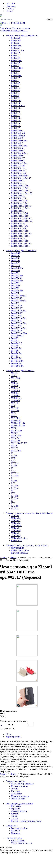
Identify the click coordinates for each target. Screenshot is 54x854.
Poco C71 (15, 263)
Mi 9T (14, 415)
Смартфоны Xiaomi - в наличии (15, 28)
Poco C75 (15, 265)
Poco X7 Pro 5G (18, 328)
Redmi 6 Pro (16, 75)
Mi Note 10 (16, 420)
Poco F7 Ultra (17, 361)
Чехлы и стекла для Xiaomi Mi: (20, 370)
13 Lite (14, 466)
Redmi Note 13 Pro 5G (21, 218)
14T (13, 483)
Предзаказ (16, 806)
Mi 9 (13, 413)
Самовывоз (16, 793)
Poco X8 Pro (16, 331)
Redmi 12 (15, 110)
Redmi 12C (16, 113)
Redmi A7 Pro (17, 50)
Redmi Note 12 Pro (19, 203)
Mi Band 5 (15, 528)
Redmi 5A (15, 63)
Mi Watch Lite (17, 548)
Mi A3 (14, 380)
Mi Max (14, 385)
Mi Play (14, 383)
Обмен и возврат (19, 811)
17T (13, 503)
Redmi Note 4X (18, 133)
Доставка (10, 6)
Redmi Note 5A (18, 135)
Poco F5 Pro (16, 348)
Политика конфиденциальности (26, 821)
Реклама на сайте (19, 828)
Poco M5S (15, 285)
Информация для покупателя (19, 803)
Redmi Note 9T (18, 158)
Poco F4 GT (16, 343)
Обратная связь (18, 799)
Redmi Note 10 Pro (19, 176)
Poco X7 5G (16, 326)
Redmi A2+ (16, 40)
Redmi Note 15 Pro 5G (21, 243)
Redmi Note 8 (17, 148)
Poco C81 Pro (17, 268)
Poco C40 (15, 253)
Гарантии (15, 808)
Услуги (9, 11)
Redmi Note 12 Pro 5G (21, 206)
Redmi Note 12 (18, 196)
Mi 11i (14, 445)
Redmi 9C (15, 93)
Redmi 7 (15, 80)
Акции (14, 816)
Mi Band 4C (16, 525)
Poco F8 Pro (16, 363)
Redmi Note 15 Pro (19, 241)
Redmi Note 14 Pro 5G (21, 233)
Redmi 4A (15, 53)
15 (12, 491)
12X (13, 458)
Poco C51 (15, 255)
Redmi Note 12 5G (19, 201)
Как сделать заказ (19, 786)
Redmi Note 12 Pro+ (20, 208)
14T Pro (14, 486)
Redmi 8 (15, 85)
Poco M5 (15, 283)
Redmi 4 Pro (16, 60)
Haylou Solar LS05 (19, 553)
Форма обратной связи (22, 843)
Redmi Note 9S (18, 160)
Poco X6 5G (16, 321)
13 (12, 468)
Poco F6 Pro (16, 353)
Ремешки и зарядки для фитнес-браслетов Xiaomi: (29, 513)
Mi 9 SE (14, 408)
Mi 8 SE (14, 403)
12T (13, 460)
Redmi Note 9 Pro (19, 163)
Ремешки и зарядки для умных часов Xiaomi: (27, 545)
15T (13, 493)
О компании (11, 825)
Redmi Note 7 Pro (19, 145)
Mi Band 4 (15, 523)
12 (12, 453)
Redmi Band (16, 540)
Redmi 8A (15, 83)
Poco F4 (14, 341)
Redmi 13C (16, 118)
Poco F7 (14, 356)
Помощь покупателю (15, 781)
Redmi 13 (15, 115)
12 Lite (14, 455)
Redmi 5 (15, 65)
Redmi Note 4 (17, 130)
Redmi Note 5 (17, 138)
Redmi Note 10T (18, 170)
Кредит (14, 813)
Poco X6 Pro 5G (18, 323)
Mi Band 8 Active (19, 538)
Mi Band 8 (15, 535)
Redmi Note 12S (18, 198)
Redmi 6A (15, 70)
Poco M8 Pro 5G (18, 300)
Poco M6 (15, 288)
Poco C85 (15, 270)
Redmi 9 (15, 95)
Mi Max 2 (15, 388)
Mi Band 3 (15, 520)
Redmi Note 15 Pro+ (20, 246)
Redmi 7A (15, 78)
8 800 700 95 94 (18, 840)
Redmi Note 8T (18, 150)
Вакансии (15, 831)
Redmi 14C (16, 120)
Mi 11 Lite (15, 440)
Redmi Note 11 (17, 181)
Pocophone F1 (17, 336)
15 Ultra (14, 498)
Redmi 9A (15, 90)
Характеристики (13, 736)
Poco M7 (15, 293)
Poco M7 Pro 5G (18, 295)
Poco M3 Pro (17, 275)
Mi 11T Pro (16, 450)
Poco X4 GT (16, 313)
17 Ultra (14, 506)
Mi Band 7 (15, 533)
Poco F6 (14, 351)
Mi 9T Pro (15, 418)
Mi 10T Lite (16, 430)
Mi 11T (14, 448)
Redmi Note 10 (18, 168)
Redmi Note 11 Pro (19, 188)
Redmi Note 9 (17, 155)
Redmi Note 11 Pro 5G (21, 191)
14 (12, 478)
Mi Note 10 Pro (18, 425)
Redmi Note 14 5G (19, 226)
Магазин (10, 3)
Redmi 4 (15, 55)
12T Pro (14, 463)
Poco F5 (14, 346)
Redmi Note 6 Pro (19, 140)
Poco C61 (15, 258)
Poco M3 (15, 273)
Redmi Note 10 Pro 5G (21, 178)
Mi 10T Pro (16, 435)
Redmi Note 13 (18, 211)
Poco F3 (14, 338)
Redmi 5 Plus (17, 68)
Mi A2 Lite (16, 378)
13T (13, 471)
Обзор (8, 734)
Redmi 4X (15, 58)
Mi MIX (14, 393)
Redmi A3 (15, 43)
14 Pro (14, 481)
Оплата (10, 8)
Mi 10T (14, 433)
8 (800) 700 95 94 (17, 23)
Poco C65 (15, 260)
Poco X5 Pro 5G (18, 318)
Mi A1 (14, 373)
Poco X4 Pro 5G (18, 310)
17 (12, 501)
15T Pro (14, 496)
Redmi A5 (15, 48)
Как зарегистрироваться (22, 783)
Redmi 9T (15, 98)
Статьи (14, 818)
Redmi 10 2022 (18, 105)
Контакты (15, 833)
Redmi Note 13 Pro (19, 216)
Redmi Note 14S (18, 228)
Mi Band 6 (15, 530)
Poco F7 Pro (16, 358)
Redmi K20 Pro (18, 165)
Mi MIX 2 (15, 395)
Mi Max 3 (15, 390)
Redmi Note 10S (18, 173)
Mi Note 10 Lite (18, 423)
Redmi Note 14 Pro (19, 231)
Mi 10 (13, 428)
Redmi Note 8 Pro (19, 153)
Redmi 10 (15, 103)
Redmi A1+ (16, 38)
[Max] (3, 23)
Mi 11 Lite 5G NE (19, 443)
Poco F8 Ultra (17, 366)
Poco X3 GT (16, 308)
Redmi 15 (15, 123)
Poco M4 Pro (17, 280)
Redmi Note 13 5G (19, 213)
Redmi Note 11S (18, 183)
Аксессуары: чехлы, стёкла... (13, 31)
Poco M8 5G (16, 298)
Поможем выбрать (20, 796)
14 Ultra (14, 488)
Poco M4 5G (16, 278)
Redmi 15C (16, 125)
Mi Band (15, 515)
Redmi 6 (15, 73)
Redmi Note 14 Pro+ (20, 236)
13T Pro (14, 473)
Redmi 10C (16, 108)
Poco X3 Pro (16, 305)
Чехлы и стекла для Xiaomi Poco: (21, 250)
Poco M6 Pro (17, 290)
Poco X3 (15, 303)
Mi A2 (14, 375)
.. (1, 724)
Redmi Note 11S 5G (20, 186)
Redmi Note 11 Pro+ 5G (22, 193)
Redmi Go (15, 88)
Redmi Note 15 (18, 238)
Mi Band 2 (15, 518)
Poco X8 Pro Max (19, 333)
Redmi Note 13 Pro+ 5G (22, 221)
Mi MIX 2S (16, 398)
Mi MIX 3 (15, 400)
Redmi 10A (16, 100)
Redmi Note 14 (18, 223)
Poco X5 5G (16, 315)
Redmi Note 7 (17, 143)
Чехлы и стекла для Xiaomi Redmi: (22, 35)
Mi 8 (13, 405)
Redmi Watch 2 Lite (20, 550)
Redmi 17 (15, 128)
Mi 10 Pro (15, 438)
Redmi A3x (16, 45)
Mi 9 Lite (15, 410)
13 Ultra (14, 476)
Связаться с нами (14, 838)
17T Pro (14, 508)
